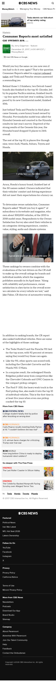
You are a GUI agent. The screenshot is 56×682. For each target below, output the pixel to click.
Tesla (9, 493)
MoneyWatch (8, 9)
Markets (6, 32)
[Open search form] (53, 3)
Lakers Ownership (11, 536)
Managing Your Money (30, 9)
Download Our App (11, 611)
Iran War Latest (9, 527)
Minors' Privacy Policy (12, 590)
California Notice (10, 577)
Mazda (34, 493)
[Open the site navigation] (10, 3)
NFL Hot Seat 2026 (11, 531)
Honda (17, 493)
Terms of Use (8, 586)
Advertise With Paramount (14, 636)
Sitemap (6, 619)
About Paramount (10, 631)
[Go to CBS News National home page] (28, 3)
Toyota (26, 493)
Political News (9, 523)
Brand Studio (8, 615)
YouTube (6, 548)
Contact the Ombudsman (14, 653)
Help (5, 644)
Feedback (7, 649)
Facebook (7, 552)
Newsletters (8, 602)
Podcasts (7, 606)
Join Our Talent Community (15, 640)
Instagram (7, 556)
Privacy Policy (9, 573)
